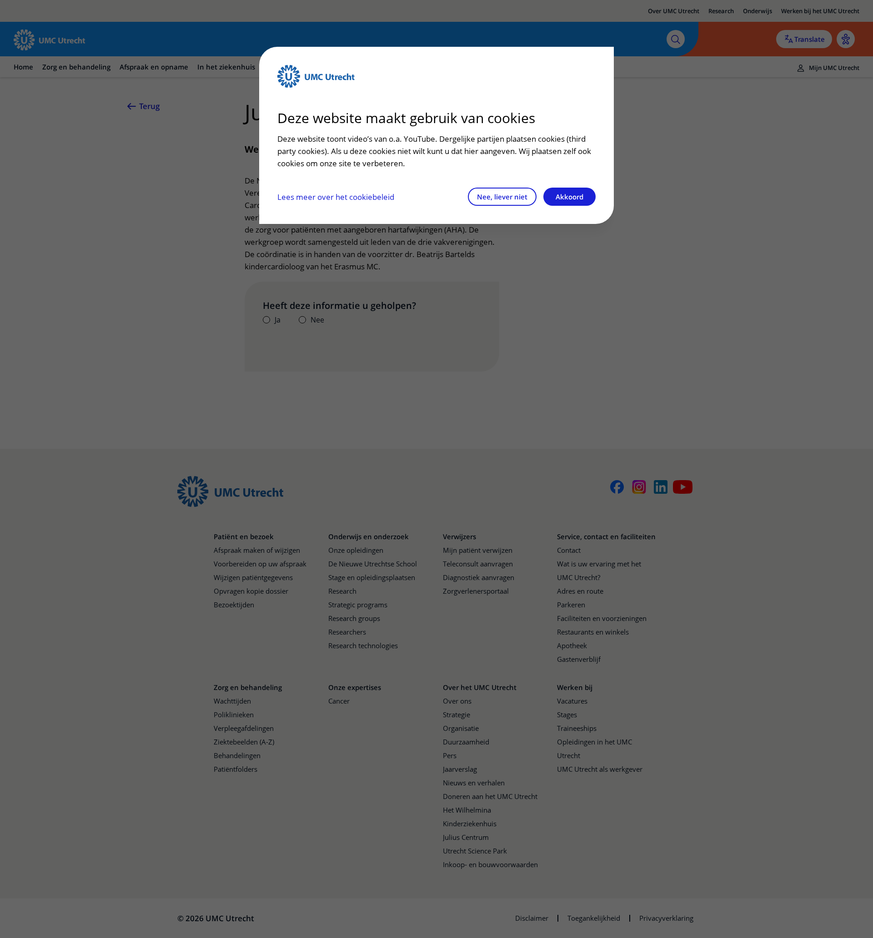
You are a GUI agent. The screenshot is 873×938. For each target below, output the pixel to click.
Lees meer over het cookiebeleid (335, 197)
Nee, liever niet (502, 196)
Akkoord (569, 196)
